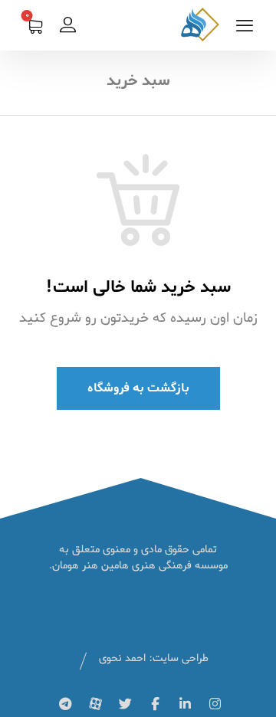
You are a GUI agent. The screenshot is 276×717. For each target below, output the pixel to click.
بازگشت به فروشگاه (138, 388)
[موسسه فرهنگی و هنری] (200, 24)
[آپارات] (95, 704)
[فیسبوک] (155, 704)
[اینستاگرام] (215, 704)
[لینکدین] (185, 704)
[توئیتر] (125, 704)
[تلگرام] (65, 704)
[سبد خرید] (34, 28)
